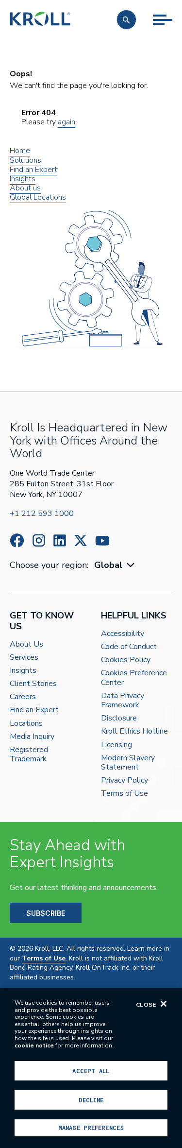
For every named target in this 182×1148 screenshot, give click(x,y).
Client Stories (33, 683)
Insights (22, 178)
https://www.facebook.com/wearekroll (17, 540)
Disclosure (119, 718)
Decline (91, 1100)
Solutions (25, 160)
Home (20, 150)
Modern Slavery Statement (128, 763)
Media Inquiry (32, 736)
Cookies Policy (125, 660)
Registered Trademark (29, 754)
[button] (126, 20)
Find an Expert (33, 169)
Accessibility (122, 633)
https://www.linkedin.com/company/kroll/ (59, 540)
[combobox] (115, 565)
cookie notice (34, 1045)
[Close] (163, 1004)
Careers (23, 697)
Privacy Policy (124, 780)
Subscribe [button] (45, 913)
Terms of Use (124, 793)
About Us (26, 644)
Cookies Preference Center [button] (134, 677)
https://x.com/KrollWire (80, 540)
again (66, 122)
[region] (91, 1068)
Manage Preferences (91, 1127)
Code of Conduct (129, 646)
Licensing (116, 745)
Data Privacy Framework (122, 700)
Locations (26, 723)
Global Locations (38, 197)
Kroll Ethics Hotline (134, 731)
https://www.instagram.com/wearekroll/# (39, 540)
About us (25, 188)
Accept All (90, 1071)
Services (24, 657)
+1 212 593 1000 (42, 513)
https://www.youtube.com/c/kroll (102, 541)
